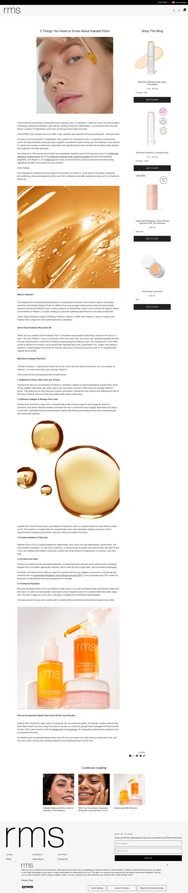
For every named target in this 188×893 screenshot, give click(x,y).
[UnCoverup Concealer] (152, 266)
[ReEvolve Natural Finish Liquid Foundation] (152, 57)
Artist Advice (38, 859)
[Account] (179, 10)
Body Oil (50, 160)
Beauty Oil (57, 729)
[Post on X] (133, 755)
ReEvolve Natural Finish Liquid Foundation (70, 157)
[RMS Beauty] (12, 10)
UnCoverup (72, 729)
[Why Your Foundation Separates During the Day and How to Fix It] (94, 789)
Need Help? (163, 2)
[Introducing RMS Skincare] (129, 789)
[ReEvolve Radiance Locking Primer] (152, 127)
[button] (144, 755)
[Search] (174, 10)
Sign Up (148, 858)
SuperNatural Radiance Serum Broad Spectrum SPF (57, 575)
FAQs (8, 859)
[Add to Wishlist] (169, 36)
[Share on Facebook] (130, 755)
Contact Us (63, 859)
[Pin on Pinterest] (137, 755)
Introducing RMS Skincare (126, 808)
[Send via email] (141, 755)
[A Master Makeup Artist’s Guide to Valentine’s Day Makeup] (58, 789)
